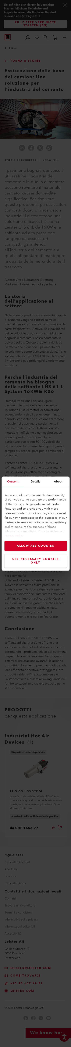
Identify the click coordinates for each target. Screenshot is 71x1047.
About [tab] (58, 481)
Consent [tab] (12, 481)
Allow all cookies (35, 545)
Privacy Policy (13, 535)
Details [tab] (35, 481)
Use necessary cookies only (35, 561)
